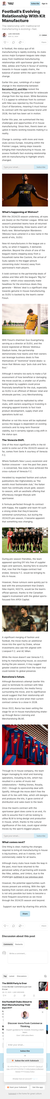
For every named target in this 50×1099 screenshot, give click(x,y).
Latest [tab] (11, 976)
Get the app (37, 1087)
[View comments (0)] (13, 42)
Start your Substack (18, 1087)
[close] (43, 1012)
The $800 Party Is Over (14, 983)
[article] (25, 989)
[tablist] (13, 944)
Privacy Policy (29, 1071)
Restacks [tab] (19, 944)
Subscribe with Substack (27, 1060)
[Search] (45, 976)
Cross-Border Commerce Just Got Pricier (16, 987)
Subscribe (35, 3)
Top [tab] (5, 976)
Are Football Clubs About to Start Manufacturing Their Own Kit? (17, 1005)
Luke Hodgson (13, 34)
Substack (12, 1093)
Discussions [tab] (22, 976)
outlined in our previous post (28, 877)
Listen (44, 35)
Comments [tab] (8, 944)
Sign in (44, 3)
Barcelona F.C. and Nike (14, 89)
